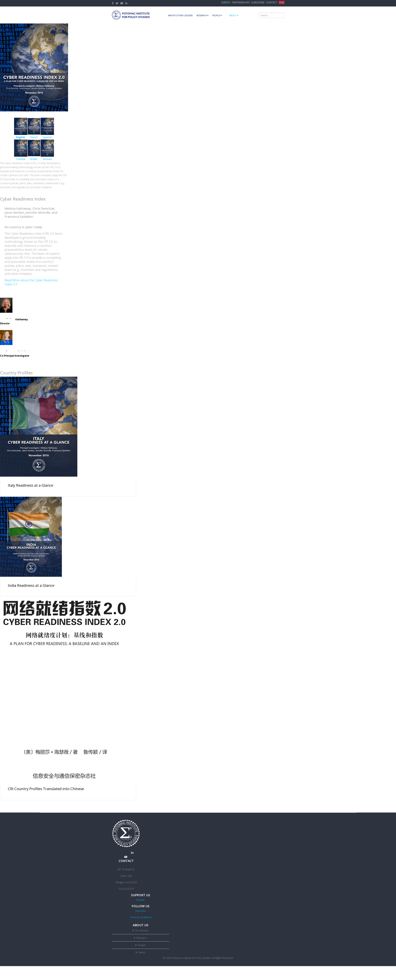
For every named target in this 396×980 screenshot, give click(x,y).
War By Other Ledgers (180, 15)
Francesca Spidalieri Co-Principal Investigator (14, 353)
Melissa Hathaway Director (14, 321)
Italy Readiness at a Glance (30, 485)
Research (201, 15)
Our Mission (141, 930)
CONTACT (271, 2)
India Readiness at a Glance (31, 585)
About (233, 15)
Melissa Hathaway (20, 303)
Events (141, 952)
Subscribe (140, 910)
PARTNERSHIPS (241, 2)
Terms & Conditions (140, 917)
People (216, 15)
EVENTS (225, 2)
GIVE (281, 2)
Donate (140, 900)
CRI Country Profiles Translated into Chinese (46, 788)
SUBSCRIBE (258, 2)
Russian (47, 159)
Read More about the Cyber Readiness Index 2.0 (31, 282)
